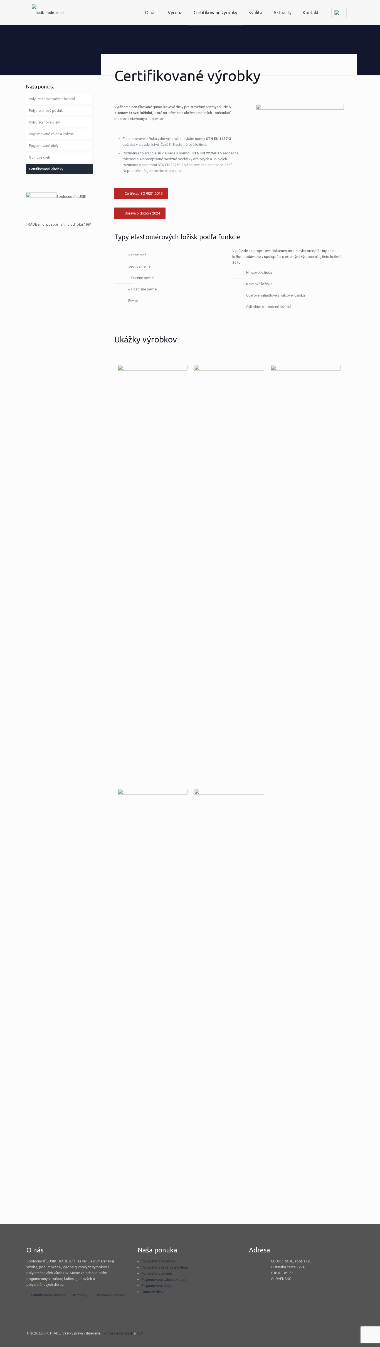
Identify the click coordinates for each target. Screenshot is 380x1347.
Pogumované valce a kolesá (51, 134)
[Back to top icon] (348, 1333)
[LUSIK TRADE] (48, 12)
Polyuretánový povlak (46, 110)
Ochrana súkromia (110, 1295)
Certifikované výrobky (46, 169)
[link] (300, 137)
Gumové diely (40, 157)
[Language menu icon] (339, 12)
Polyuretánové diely (44, 122)
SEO (140, 1333)
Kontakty (80, 1295)
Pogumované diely (43, 146)
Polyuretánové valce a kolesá (52, 99)
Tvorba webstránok (117, 1333)
